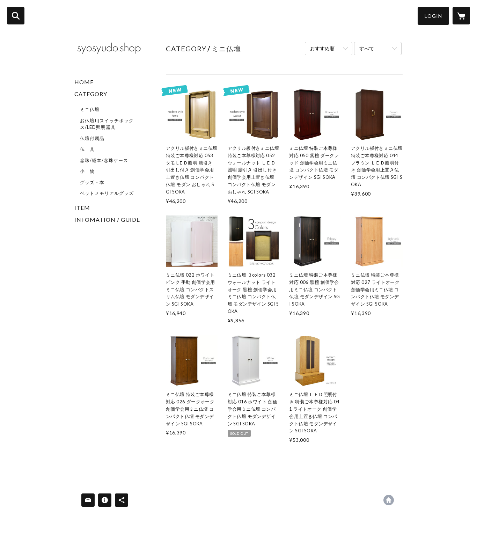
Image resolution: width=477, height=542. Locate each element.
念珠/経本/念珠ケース (104, 160)
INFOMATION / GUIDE (107, 219)
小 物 (87, 171)
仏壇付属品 (92, 138)
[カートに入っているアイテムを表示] (461, 15)
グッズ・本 (92, 182)
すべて (366, 48)
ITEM (82, 207)
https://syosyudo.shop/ (388, 500)
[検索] (15, 15)
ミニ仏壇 (90, 109)
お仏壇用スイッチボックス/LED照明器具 (107, 124)
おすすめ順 (322, 48)
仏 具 (87, 149)
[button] (433, 16)
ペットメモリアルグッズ (107, 193)
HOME (84, 82)
